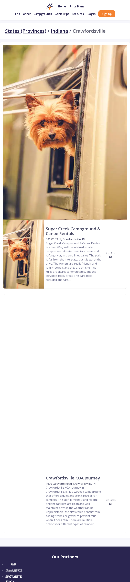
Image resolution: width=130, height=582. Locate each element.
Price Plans (77, 6)
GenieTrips (62, 14)
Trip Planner (23, 14)
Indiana (59, 31)
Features (78, 14)
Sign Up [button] (107, 14)
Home (62, 6)
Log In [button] (92, 14)
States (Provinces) (25, 31)
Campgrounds (43, 14)
